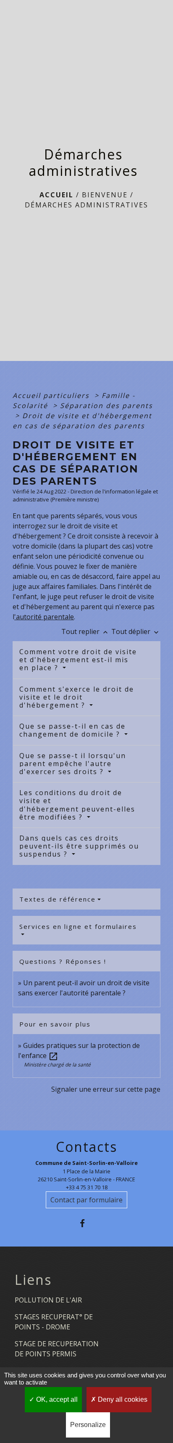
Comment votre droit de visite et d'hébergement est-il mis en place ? (78, 659)
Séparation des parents (106, 405)
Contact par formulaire (86, 1199)
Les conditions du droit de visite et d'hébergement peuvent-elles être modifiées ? (77, 805)
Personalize (88, 1424)
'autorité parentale (44, 616)
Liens (33, 1280)
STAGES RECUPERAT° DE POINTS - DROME (54, 1322)
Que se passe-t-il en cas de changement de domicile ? (72, 730)
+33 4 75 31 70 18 (86, 1187)
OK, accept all (56, 1399)
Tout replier (85, 631)
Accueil (56, 194)
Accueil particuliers (52, 395)
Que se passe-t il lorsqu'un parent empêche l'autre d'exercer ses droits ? (72, 763)
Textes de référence (57, 899)
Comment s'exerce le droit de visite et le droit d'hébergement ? (76, 697)
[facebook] (86, 1223)
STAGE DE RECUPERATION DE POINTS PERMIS (57, 1348)
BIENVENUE (105, 194)
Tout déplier (135, 631)
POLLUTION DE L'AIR (48, 1300)
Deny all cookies (121, 1399)
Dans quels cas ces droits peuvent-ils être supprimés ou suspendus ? (79, 846)
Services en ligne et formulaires (78, 926)
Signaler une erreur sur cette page (105, 1089)
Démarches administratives (86, 205)
